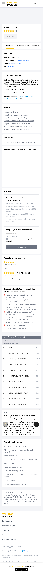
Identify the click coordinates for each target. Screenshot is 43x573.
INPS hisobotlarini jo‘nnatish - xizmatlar (17, 129)
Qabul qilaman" (21, 570)
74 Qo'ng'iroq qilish (22, 60)
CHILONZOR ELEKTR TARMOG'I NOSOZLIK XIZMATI (18, 359)
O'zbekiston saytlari (10, 456)
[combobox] (36, 4)
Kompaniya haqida (8, 526)
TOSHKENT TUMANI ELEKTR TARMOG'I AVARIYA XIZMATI (18, 404)
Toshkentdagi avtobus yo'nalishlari (15, 484)
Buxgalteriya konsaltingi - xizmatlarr (16, 115)
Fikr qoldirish (10, 36)
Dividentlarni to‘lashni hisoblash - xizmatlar (18, 126)
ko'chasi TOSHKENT (11, 98)
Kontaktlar (5, 530)
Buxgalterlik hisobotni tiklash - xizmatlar (17, 124)
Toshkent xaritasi (9, 480)
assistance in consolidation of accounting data (19, 142)
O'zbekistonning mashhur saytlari (15, 446)
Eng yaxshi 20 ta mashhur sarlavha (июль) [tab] (15, 340)
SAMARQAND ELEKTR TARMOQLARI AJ (18, 393)
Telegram (27, 551)
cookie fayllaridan (18, 566)
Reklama (5, 535)
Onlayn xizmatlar (9, 463)
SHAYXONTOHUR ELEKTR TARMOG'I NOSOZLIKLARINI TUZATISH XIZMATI (18, 387)
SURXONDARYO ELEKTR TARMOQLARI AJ (18, 399)
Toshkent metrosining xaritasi (13, 471)
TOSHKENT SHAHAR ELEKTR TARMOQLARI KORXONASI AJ (18, 382)
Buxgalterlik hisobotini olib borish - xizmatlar (19, 121)
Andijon (31, 96)
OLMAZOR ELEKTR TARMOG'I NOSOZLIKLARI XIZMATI (18, 370)
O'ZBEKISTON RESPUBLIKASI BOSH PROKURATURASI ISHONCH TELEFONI (18, 364)
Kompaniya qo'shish (9, 539)
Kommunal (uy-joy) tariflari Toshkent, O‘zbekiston (20, 459)
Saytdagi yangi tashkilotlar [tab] (10, 343)
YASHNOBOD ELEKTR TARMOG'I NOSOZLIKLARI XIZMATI (18, 353)
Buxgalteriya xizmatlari (11, 112)
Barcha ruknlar (7, 521)
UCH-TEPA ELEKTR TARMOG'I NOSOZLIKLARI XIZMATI (18, 376)
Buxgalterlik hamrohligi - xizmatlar (15, 118)
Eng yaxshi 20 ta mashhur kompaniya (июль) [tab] (15, 337)
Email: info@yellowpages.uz (11, 547)
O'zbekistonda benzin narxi (13, 467)
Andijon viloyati (23, 96)
